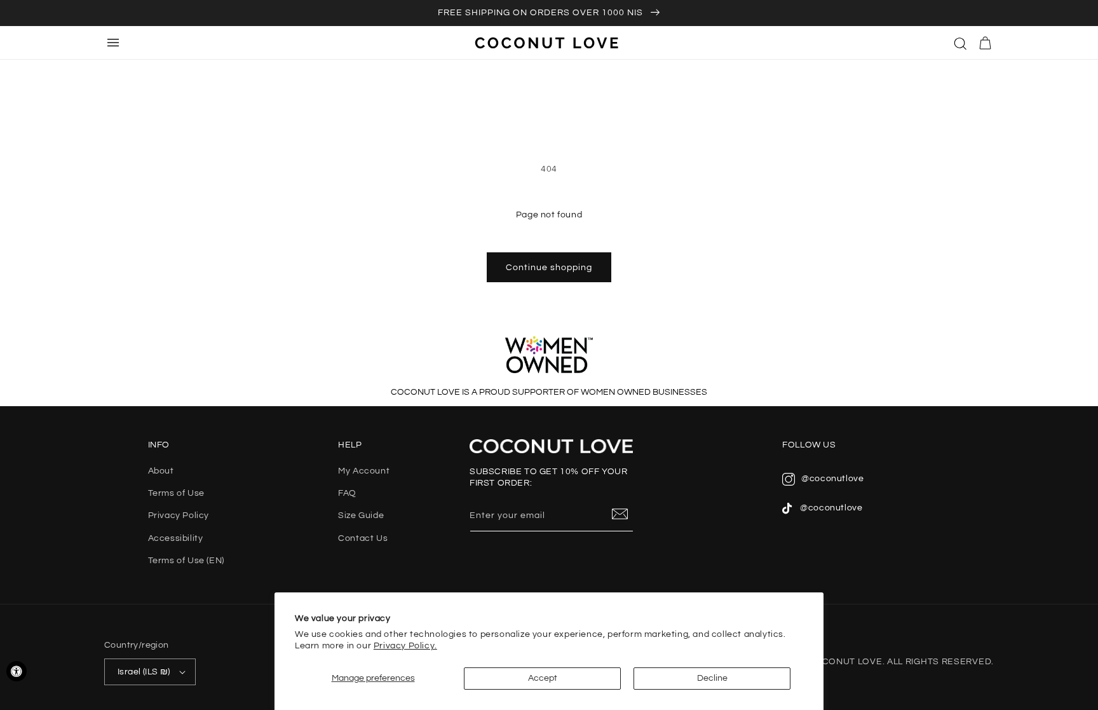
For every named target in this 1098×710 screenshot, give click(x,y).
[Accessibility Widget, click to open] (16, 671)
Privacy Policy (178, 515)
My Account (364, 471)
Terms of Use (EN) (186, 560)
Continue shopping (549, 267)
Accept (542, 678)
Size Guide (361, 515)
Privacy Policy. (405, 645)
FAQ (347, 493)
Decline (712, 678)
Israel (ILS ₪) (144, 671)
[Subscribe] (620, 515)
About (161, 471)
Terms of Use (176, 493)
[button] (961, 42)
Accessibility (175, 538)
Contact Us (363, 538)
